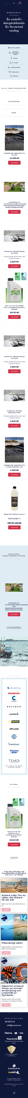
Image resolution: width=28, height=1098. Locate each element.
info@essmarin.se (14, 1025)
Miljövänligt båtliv (12, 943)
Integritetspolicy (17, 1080)
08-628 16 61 (10, 1022)
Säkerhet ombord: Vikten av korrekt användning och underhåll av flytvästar (13, 990)
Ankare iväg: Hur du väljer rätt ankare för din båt (14, 897)
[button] (14, 3)
